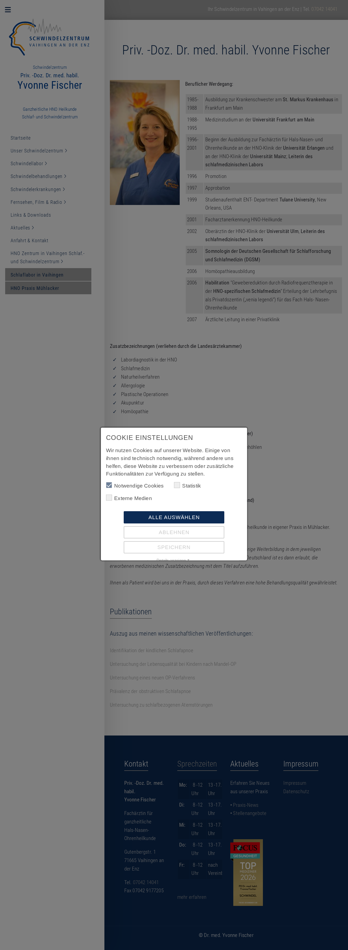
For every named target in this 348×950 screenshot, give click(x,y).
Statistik (191, 486)
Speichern (174, 547)
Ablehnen (174, 532)
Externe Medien (133, 498)
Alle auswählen (174, 517)
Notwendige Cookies (139, 486)
